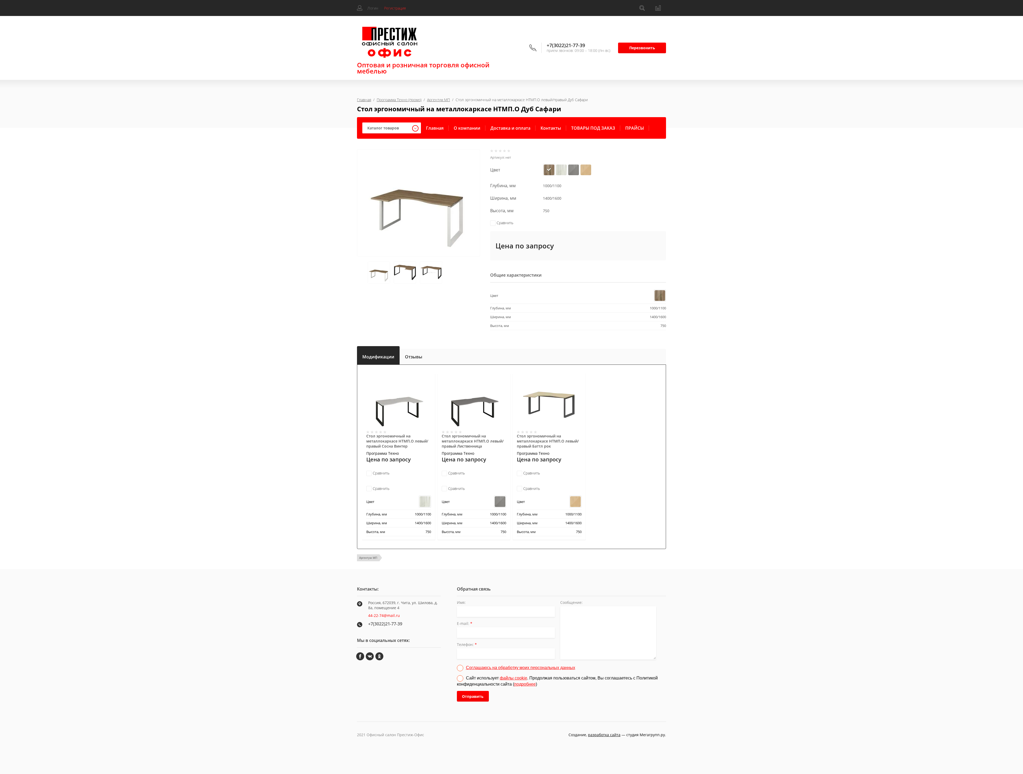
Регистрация (395, 8)
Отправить (473, 696)
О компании (467, 128)
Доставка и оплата (510, 128)
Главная (364, 99)
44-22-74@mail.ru (384, 615)
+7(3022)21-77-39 (566, 45)
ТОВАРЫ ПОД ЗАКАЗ (593, 128)
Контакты (551, 128)
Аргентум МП (438, 99)
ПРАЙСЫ (634, 128)
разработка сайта (604, 734)
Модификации (378, 356)
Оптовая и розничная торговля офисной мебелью (423, 67)
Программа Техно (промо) (399, 99)
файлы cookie (513, 678)
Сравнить (504, 222)
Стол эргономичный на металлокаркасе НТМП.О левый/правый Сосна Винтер (397, 441)
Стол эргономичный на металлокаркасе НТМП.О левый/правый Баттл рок (548, 441)
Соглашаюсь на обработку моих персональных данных (520, 667)
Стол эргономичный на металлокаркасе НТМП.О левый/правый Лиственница (473, 441)
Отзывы (413, 357)
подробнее (525, 684)
